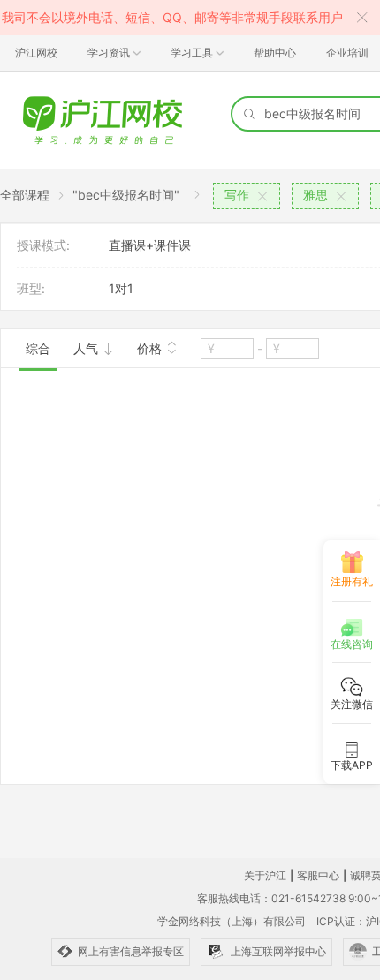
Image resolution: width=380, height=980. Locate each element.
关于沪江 (265, 875)
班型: (31, 288)
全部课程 (24, 194)
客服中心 (318, 875)
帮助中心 (275, 52)
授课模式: (43, 245)
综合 (38, 348)
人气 (87, 348)
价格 (151, 348)
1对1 (121, 288)
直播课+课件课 (150, 245)
